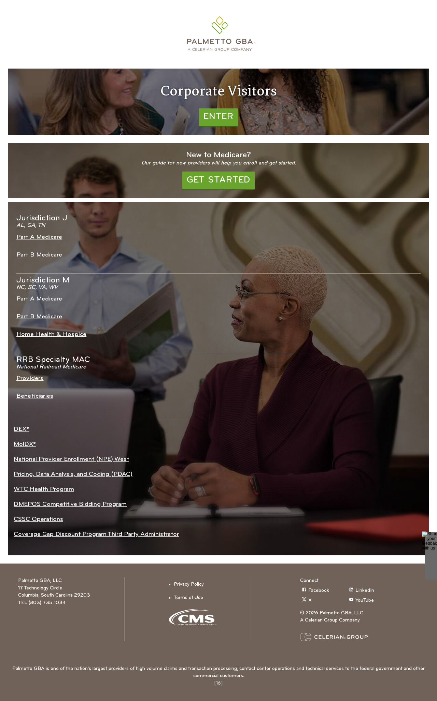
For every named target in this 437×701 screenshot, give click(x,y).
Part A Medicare (39, 237)
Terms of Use (188, 597)
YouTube (364, 600)
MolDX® (25, 444)
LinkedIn (364, 590)
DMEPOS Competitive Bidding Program (70, 504)
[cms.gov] (195, 617)
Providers (29, 378)
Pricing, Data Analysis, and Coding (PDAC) (73, 474)
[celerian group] (347, 637)
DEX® (21, 429)
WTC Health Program (44, 489)
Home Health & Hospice (51, 334)
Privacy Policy (189, 584)
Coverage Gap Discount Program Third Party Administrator (96, 534)
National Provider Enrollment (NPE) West (71, 459)
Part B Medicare (39, 255)
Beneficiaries (34, 396)
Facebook (318, 590)
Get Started (218, 180)
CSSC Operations (38, 519)
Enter (218, 116)
